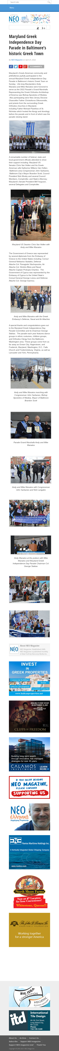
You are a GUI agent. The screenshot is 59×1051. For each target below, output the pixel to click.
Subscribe (13, 1041)
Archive (23, 1038)
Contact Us (34, 1038)
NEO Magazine (17, 60)
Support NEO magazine (30, 1041)
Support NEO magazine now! (21, 1045)
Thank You (41, 1045)
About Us (13, 1038)
